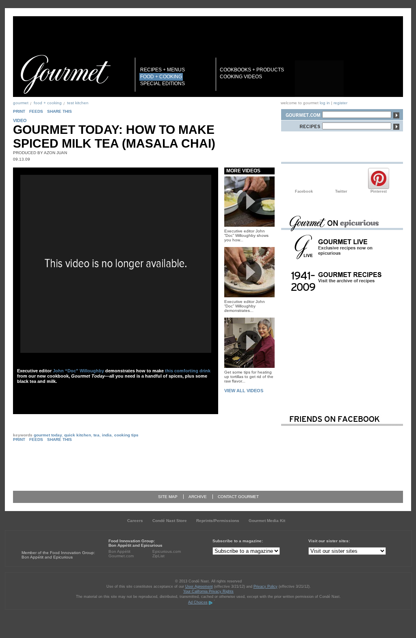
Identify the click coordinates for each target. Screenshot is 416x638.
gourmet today (48, 435)
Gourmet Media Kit (267, 520)
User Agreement (199, 586)
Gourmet (20, 103)
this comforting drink (187, 370)
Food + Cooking (48, 103)
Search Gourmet (301, 113)
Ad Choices (198, 602)
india (107, 435)
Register (340, 103)
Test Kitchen (78, 103)
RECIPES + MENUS (162, 70)
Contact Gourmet (238, 496)
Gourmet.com (121, 556)
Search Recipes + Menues (301, 124)
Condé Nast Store (169, 520)
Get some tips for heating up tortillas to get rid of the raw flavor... (248, 376)
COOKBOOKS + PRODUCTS (252, 70)
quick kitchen (77, 435)
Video (20, 120)
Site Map (168, 496)
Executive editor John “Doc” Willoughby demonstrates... (244, 306)
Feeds (36, 111)
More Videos (243, 171)
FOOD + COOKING (161, 76)
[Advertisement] (342, 350)
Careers (135, 520)
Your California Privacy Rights (208, 591)
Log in (325, 103)
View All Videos (243, 390)
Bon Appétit (119, 551)
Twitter (341, 178)
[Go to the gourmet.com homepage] (65, 74)
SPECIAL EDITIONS (162, 83)
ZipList (158, 556)
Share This (59, 111)
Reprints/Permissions (217, 520)
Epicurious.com (166, 551)
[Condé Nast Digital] (52, 538)
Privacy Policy (265, 586)
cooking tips (126, 435)
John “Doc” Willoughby (78, 370)
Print (19, 111)
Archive (197, 496)
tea (96, 435)
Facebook (303, 178)
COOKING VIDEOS (241, 76)
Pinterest (378, 178)
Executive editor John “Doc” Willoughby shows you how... (246, 235)
